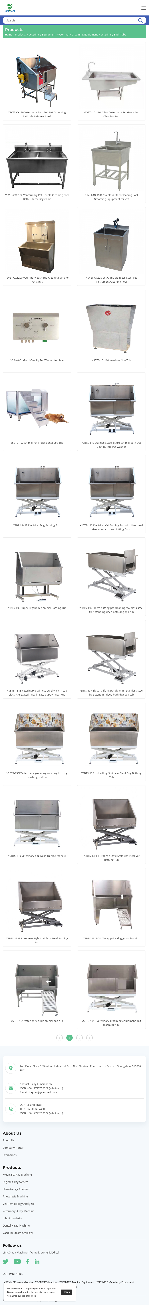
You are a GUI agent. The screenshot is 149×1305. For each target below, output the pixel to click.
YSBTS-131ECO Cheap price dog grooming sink (111, 938)
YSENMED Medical (46, 1282)
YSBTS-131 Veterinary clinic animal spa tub (37, 1021)
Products (20, 34)
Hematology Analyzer (16, 1189)
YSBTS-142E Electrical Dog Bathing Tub (37, 525)
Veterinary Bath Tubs (113, 34)
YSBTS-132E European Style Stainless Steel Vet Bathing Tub (111, 858)
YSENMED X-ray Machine (18, 1282)
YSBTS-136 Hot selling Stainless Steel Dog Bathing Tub (111, 775)
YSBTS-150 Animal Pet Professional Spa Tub (37, 442)
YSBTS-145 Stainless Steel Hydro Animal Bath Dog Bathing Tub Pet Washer (111, 444)
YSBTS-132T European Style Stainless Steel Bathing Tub (37, 940)
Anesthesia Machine (15, 1196)
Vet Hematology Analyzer (18, 1203)
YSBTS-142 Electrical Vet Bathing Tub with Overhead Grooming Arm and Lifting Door (111, 527)
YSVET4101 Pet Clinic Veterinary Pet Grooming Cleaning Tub (111, 114)
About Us (8, 1140)
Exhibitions (10, 1155)
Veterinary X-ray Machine (18, 1211)
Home (8, 34)
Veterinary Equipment (42, 34)
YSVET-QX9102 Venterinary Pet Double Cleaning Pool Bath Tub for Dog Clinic (37, 197)
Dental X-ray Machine (16, 1225)
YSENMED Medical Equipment (76, 1282)
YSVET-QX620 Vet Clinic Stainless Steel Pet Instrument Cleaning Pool (111, 279)
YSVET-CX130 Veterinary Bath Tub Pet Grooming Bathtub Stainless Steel (37, 114)
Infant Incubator (13, 1218)
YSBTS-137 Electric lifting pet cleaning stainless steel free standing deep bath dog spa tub (111, 610)
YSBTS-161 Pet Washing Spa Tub (111, 360)
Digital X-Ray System (15, 1182)
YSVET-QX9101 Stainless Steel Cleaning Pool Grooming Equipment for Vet (111, 197)
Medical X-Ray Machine (17, 1174)
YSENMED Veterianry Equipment (115, 1282)
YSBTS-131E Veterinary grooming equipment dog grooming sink (111, 1023)
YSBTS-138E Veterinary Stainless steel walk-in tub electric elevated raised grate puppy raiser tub (37, 692)
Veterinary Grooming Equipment (78, 34)
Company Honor (13, 1147)
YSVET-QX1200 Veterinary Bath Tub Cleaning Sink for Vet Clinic (37, 279)
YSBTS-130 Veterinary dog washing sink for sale (37, 856)
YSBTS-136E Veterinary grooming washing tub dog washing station (37, 775)
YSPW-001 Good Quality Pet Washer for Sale (37, 360)
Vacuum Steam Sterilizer (18, 1233)
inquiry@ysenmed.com (43, 1092)
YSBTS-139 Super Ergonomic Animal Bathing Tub (37, 608)
